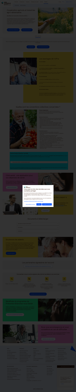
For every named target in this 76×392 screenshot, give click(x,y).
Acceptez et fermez (47, 204)
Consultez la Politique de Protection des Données (33, 201)
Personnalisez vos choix (30, 204)
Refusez (39, 204)
